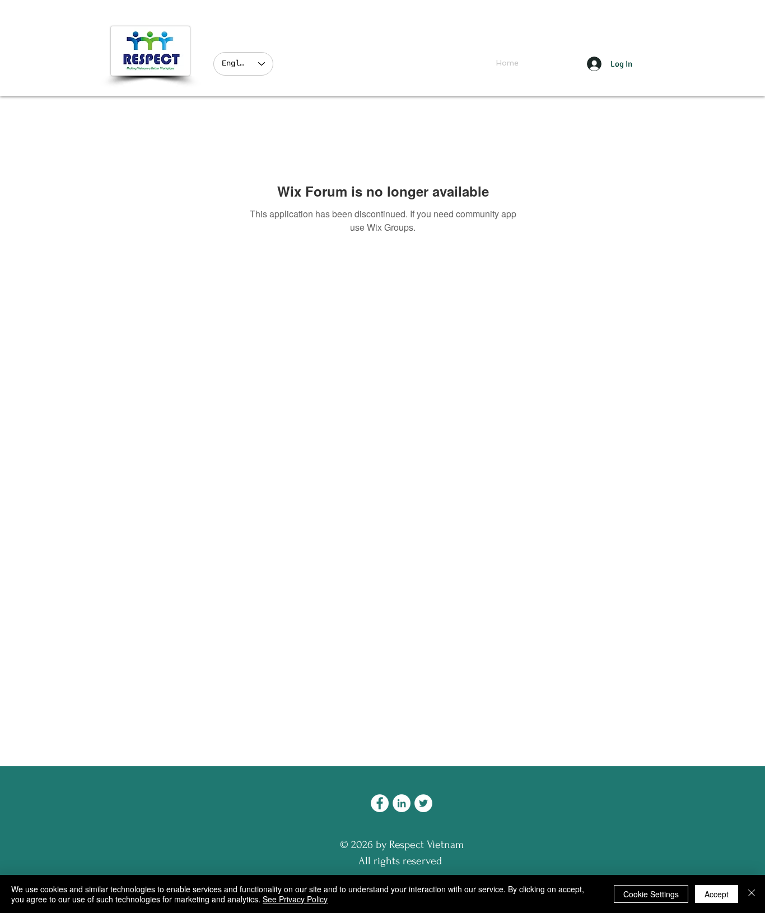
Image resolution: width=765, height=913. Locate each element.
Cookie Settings (651, 894)
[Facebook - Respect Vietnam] (380, 803)
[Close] (751, 894)
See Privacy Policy (295, 899)
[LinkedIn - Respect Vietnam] (402, 803)
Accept (717, 894)
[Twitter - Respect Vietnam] (423, 803)
